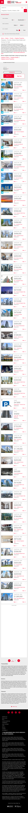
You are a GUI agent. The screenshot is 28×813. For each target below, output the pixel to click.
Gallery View (9, 76)
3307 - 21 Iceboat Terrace (18, 246)
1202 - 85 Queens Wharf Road (19, 587)
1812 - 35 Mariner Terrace (18, 450)
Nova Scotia (15, 739)
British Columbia (19, 737)
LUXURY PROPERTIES (6, 721)
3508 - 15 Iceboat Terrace (18, 462)
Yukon (3, 740)
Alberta (15, 737)
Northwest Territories (9, 739)
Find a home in (4, 737)
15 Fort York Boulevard (18, 473)
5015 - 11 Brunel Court (18, 348)
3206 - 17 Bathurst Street (18, 529)
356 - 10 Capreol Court (18, 189)
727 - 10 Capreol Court (18, 564)
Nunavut (6, 740)
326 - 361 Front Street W (18, 518)
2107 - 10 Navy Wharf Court (19, 576)
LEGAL (3, 725)
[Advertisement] (14, 627)
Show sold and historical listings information (11, 33)
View (23, 90)
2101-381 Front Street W (18, 144)
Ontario (8, 737)
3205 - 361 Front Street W (18, 370)
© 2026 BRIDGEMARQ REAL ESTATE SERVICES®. (13, 732)
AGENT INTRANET (5, 724)
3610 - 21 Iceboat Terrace (18, 97)
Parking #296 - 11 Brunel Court (19, 404)
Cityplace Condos (5, 57)
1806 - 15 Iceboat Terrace (18, 235)
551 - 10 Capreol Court (18, 224)
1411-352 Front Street (18, 314)
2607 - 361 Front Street (18, 269)
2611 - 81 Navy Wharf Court (19, 484)
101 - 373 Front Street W (18, 155)
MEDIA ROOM (4, 718)
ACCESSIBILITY (5, 730)
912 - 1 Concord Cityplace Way (19, 495)
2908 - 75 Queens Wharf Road (19, 382)
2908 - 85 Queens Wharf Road (19, 393)
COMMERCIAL (4, 722)
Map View (19, 76)
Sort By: (5, 67)
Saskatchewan (8, 738)
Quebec (11, 737)
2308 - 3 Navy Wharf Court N (19, 598)
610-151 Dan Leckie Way (18, 258)
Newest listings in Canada (19, 759)
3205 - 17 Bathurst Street (18, 507)
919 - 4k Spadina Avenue (18, 428)
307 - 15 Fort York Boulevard (19, 325)
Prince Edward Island (21, 739)
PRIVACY (3, 727)
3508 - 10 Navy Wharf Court (19, 359)
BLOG (3, 719)
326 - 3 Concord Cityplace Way (19, 291)
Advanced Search (5, 14)
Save (15, 90)
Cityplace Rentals (15, 57)
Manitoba (3, 738)
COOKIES (3, 728)
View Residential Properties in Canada (8, 759)
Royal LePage (14, 2)
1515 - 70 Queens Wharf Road (19, 213)
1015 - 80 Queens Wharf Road (19, 120)
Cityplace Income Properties (7, 59)
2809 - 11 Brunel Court (18, 439)
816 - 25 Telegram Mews (18, 280)
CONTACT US (4, 716)
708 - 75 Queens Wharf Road (19, 166)
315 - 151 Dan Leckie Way (18, 109)
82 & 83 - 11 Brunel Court (18, 336)
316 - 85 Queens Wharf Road (19, 553)
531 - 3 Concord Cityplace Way (19, 303)
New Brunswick (14, 738)
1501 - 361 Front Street (18, 86)
